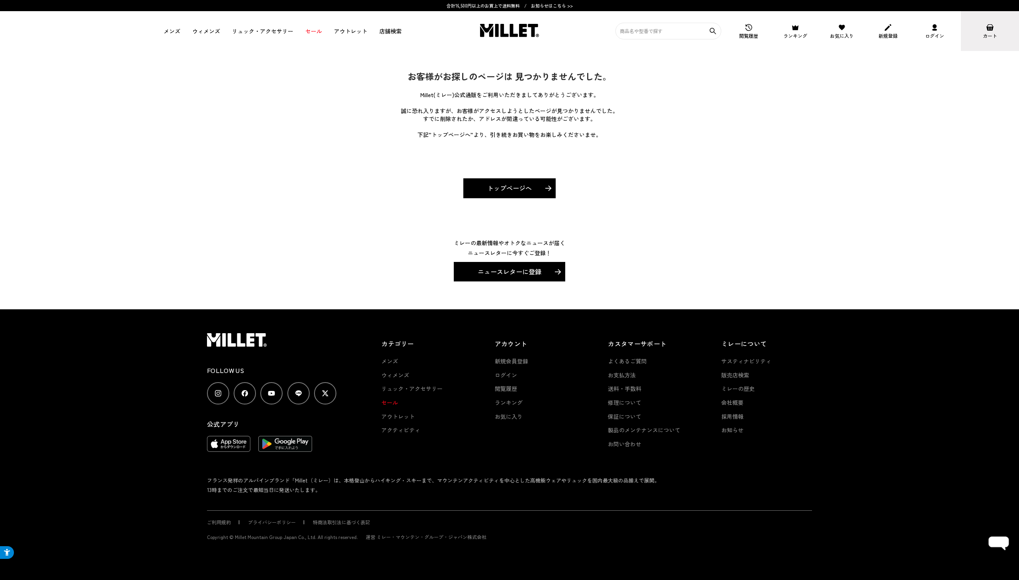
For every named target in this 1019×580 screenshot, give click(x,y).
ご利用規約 (219, 522)
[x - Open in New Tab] (325, 393)
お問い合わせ (624, 444)
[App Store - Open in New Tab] (228, 448)
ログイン (506, 375)
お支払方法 (622, 375)
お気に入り (509, 416)
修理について (624, 402)
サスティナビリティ (746, 361)
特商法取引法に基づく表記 (341, 522)
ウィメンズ (206, 31)
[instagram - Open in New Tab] (218, 393)
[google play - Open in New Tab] (285, 448)
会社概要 (732, 402)
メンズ (172, 31)
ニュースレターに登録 (509, 271)
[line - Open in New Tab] (298, 393)
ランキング (509, 402)
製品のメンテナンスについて (644, 430)
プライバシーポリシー (272, 522)
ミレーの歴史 (738, 389)
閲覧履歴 (506, 389)
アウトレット (350, 31)
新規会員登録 (511, 361)
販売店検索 (735, 375)
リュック (262, 31)
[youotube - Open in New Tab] (271, 393)
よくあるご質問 (627, 361)
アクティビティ (400, 430)
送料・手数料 (624, 389)
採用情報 (732, 416)
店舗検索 (390, 31)
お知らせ (732, 430)
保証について (624, 416)
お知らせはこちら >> (552, 5)
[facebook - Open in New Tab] (245, 393)
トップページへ (509, 188)
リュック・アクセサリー (412, 389)
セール (313, 31)
